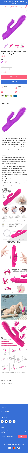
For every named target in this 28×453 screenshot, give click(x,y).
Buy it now (14, 82)
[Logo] (14, 7)
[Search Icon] (6, 6)
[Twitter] (6, 421)
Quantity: (3, 66)
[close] (26, 2)
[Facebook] (2, 421)
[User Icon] (21, 6)
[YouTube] (14, 421)
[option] (14, 27)
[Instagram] (10, 421)
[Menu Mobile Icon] (2, 7)
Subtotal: (3, 72)
